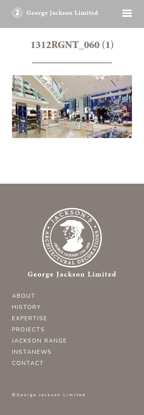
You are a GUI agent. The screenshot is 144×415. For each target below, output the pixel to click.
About (24, 296)
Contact (28, 363)
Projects (28, 329)
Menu (127, 13)
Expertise (30, 318)
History (26, 307)
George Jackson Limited (62, 12)
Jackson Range (39, 341)
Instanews (32, 352)
